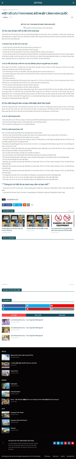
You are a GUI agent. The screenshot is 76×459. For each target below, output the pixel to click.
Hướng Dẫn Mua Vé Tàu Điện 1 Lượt (37, 228)
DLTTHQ (38, 2)
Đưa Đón (62, 315)
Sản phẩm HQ (70, 456)
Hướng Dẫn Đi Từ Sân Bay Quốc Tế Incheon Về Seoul (12, 229)
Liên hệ (63, 456)
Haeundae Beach (15, 391)
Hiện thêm (71, 211)
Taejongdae (14, 384)
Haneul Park (14, 371)
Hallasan (13, 428)
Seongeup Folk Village (17, 412)
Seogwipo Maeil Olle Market (19, 420)
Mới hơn (5, 284)
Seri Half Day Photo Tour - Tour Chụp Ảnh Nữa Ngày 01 (27, 335)
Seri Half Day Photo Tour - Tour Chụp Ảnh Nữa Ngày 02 (27, 327)
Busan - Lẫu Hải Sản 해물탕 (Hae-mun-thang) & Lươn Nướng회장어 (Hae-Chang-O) (35, 399)
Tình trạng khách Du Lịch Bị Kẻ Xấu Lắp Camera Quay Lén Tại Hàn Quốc (61, 229)
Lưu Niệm (14, 315)
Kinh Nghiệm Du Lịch (13, 9)
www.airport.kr (32, 192)
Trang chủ (4, 9)
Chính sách (55, 456)
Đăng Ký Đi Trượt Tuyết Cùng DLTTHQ (22, 355)
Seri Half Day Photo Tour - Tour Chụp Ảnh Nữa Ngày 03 (27, 320)
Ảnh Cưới (38, 315)
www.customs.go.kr (30, 188)
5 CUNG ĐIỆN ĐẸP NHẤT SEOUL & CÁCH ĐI (24, 363)
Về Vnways (47, 456)
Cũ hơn (71, 284)
